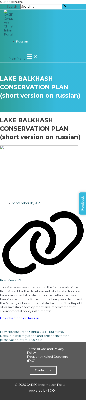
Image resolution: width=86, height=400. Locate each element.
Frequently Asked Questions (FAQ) (47, 359)
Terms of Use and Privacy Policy (45, 351)
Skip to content (11, 2)
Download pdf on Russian (19, 318)
